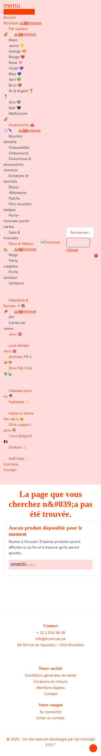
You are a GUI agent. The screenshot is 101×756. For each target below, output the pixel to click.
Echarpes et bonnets (16, 178)
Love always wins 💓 (16, 348)
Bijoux (14, 187)
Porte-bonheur (12, 275)
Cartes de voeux (14, 325)
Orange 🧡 (17, 51)
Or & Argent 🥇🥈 (19, 94)
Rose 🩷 (16, 62)
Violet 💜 (16, 68)
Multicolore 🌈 (15, 116)
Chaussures (19, 153)
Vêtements (18, 192)
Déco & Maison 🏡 (19, 246)
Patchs (14, 198)
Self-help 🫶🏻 (19, 458)
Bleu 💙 (15, 74)
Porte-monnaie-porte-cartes (17, 221)
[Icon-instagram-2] (55, 653)
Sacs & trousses (12, 235)
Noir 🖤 (15, 108)
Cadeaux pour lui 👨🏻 (18, 393)
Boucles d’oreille (13, 139)
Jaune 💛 (16, 45)
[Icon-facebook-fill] (46, 653)
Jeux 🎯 (15, 334)
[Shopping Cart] (93, 258)
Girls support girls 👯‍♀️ (17, 427)
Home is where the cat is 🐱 (19, 416)
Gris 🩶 (15, 102)
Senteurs (16, 283)
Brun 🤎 (15, 85)
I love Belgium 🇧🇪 (18, 439)
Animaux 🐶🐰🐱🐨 (18, 359)
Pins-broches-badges (18, 207)
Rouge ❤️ (17, 57)
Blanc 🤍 (16, 40)
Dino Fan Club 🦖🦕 (18, 371)
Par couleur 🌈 (16, 31)
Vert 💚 (15, 79)
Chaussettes (19, 147)
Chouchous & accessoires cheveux (17, 164)
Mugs (13, 255)
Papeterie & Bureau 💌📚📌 (16, 306)
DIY (12, 317)
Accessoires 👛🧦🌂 (19, 128)
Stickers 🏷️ (18, 447)
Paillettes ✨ (19, 402)
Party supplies (11, 263)
